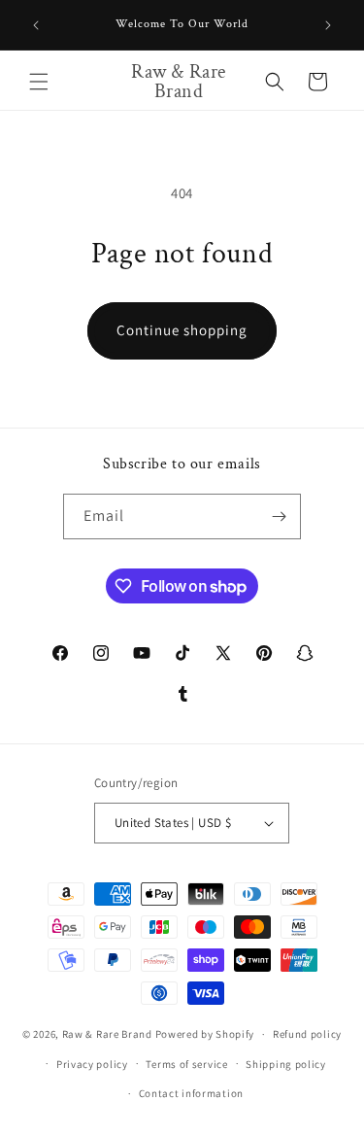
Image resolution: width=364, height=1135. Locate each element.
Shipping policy (286, 1064)
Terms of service (186, 1064)
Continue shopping (182, 330)
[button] (38, 81)
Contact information (191, 1093)
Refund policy (307, 1034)
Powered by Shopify (205, 1034)
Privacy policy (92, 1064)
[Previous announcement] (36, 25)
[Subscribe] (278, 516)
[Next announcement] (328, 25)
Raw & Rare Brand (108, 1034)
